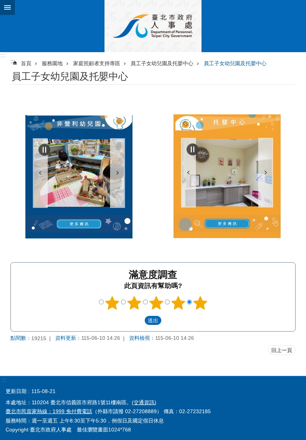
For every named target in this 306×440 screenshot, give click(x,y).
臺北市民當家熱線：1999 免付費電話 (49, 411)
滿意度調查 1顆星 (112, 303)
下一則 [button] (117, 173)
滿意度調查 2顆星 (134, 303)
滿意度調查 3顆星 (156, 303)
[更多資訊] (78, 223)
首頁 (26, 63)
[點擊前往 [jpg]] (79, 173)
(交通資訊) (144, 402)
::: (3, 55)
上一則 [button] (40, 173)
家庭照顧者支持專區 (96, 63)
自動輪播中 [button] (44, 150)
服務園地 (52, 63)
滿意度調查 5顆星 (200, 303)
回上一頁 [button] (281, 350)
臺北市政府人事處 (153, 26)
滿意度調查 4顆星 (178, 303)
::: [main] (12, 61)
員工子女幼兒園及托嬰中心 (162, 63)
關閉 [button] (7, 7)
